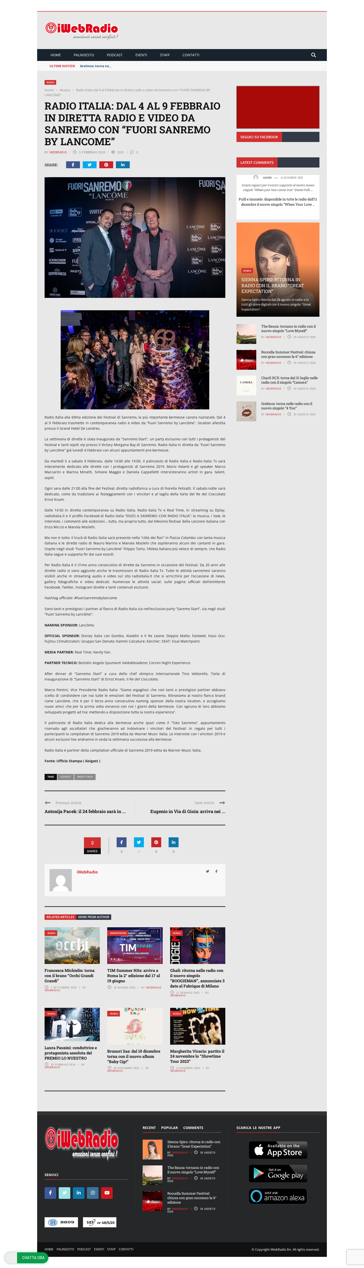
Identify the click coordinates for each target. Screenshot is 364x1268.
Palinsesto (84, 55)
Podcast (115, 55)
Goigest (65, 776)
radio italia (85, 776)
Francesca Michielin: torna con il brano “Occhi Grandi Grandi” (70, 975)
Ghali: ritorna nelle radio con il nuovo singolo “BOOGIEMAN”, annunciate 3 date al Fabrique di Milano (197, 978)
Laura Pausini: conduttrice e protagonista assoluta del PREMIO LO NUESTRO (71, 1053)
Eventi (141, 55)
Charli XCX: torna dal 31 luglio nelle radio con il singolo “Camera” (289, 380)
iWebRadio (58, 152)
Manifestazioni (118, 933)
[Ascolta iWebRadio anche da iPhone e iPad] (278, 1149)
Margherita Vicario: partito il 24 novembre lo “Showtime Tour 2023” (197, 1056)
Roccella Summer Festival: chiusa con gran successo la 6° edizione (288, 354)
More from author (93, 917)
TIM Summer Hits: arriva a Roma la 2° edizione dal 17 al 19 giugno (133, 975)
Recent (149, 1127)
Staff (165, 55)
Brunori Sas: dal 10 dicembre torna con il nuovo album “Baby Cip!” (133, 1056)
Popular (169, 1127)
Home (56, 55)
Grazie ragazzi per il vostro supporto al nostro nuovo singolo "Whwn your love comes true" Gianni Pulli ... (278, 187)
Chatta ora (33, 1257)
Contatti (190, 55)
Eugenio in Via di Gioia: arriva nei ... (187, 811)
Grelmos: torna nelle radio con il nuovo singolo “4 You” (123, 66)
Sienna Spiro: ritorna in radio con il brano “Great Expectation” (272, 285)
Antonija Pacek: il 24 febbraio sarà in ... (85, 811)
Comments (193, 1127)
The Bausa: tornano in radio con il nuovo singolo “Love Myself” (288, 328)
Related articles (60, 917)
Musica (50, 82)
